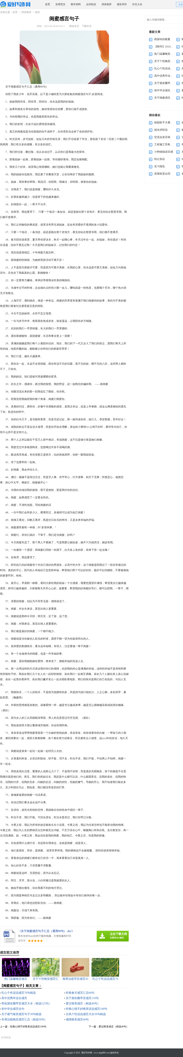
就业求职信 (161, 129)
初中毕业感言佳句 (12, 1008)
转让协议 (159, 159)
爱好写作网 (86, 1052)
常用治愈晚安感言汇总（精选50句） (24, 1019)
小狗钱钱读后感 (163, 151)
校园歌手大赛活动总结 (167, 122)
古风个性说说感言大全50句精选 (86, 1014)
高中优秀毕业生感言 (14, 998)
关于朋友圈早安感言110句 (82, 998)
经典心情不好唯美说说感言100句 (86, 1008)
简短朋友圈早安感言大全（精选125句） (26, 1003)
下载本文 (87, 26)
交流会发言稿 (162, 137)
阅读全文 (74, 26)
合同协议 (91, 4)
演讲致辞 (107, 4)
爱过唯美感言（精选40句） (83, 1003)
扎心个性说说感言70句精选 (18, 992)
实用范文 (60, 4)
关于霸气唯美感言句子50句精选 (21, 1014)
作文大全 (137, 4)
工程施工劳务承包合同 (167, 144)
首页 (47, 4)
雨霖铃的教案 (162, 39)
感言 (37, 12)
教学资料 (76, 4)
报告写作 (122, 4)
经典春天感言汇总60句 (80, 992)
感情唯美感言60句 (77, 1019)
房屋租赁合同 (162, 173)
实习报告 (159, 166)
